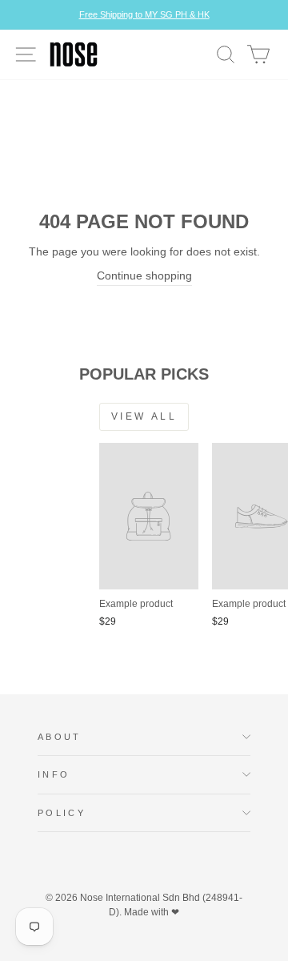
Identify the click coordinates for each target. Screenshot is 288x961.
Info (54, 774)
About (60, 737)
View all (144, 416)
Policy (62, 813)
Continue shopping (144, 276)
